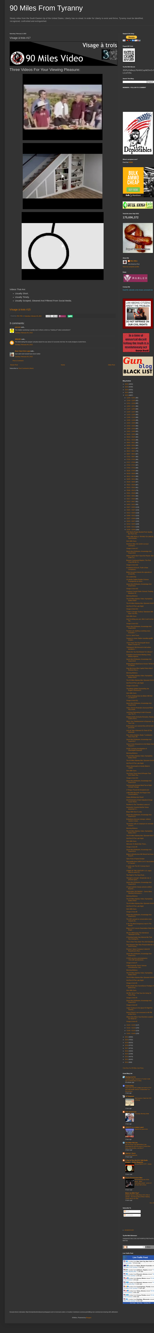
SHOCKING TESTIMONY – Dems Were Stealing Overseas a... (139, 892)
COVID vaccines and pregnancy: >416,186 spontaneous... (137, 959)
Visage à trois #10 (132, 778)
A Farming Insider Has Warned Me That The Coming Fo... (139, 938)
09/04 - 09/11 (131, 442)
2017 (127, 1048)
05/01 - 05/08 (131, 493)
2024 (127, 390)
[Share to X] (52, 316)
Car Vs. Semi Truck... (133, 635)
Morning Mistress (132, 596)
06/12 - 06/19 (131, 476)
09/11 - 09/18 (131, 440)
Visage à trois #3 (131, 1021)
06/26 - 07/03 (131, 471)
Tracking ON (147, 1303)
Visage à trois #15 (20, 309)
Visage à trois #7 (131, 963)
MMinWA (18, 339)
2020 (127, 1040)
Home (63, 365)
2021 (127, 1037)
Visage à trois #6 (131, 983)
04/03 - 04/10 (131, 504)
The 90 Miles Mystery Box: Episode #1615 (140, 977)
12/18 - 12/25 (131, 400)
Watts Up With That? (132, 1193)
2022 (127, 395)
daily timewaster (131, 1112)
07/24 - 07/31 (131, 459)
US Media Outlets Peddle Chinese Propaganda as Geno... (137, 580)
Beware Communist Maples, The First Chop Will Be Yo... (138, 561)
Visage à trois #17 (132, 548)
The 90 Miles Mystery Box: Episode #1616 (140, 903)
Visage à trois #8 (131, 912)
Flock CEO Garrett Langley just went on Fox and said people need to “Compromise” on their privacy (138, 1089)
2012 (127, 1062)
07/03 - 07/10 (131, 468)
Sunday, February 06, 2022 (24, 333)
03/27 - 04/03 (131, 507)
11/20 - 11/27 (131, 412)
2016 (127, 1051)
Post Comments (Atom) (26, 368)
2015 (127, 1054)
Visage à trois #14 (132, 609)
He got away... (128, 1263)
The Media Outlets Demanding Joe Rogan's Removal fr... (137, 689)
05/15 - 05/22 (131, 487)
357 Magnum (129, 1096)
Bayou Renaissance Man (133, 1178)
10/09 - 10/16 (131, 428)
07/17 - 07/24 (131, 462)
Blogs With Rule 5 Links (134, 812)
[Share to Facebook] (54, 316)
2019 (127, 1042)
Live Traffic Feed (140, 1257)
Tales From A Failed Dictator (135, 859)
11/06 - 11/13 (131, 417)
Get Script (133, 1303)
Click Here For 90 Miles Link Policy (133, 1068)
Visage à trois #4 (131, 1005)
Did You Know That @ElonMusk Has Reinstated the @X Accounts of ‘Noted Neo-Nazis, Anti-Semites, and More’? (138, 1146)
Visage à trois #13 (132, 623)
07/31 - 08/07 (131, 457)
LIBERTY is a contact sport (134, 1127)
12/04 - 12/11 (131, 406)
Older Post (111, 365)
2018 (127, 1045)
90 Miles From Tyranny (46, 8)
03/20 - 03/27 (131, 510)
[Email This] (47, 316)
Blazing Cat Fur (130, 1077)
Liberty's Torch (130, 1153)
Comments (129, 1215)
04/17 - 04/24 (131, 499)
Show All (152, 1203)
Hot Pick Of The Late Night (135, 606)
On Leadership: (131, 577)
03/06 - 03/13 (131, 515)
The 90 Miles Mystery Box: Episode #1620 (140, 603)
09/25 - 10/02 (131, 434)
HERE (131, 162)
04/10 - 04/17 (131, 501)
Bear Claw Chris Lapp (22, 351)
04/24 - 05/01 (131, 496)
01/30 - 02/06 (131, 529)
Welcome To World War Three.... (136, 844)
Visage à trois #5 (131, 998)
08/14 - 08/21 (131, 451)
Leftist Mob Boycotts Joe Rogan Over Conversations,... (138, 793)
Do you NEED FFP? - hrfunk (143, 1164)
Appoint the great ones (141, 1129)
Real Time (139, 1303)
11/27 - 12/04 (131, 409)
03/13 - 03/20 (131, 513)
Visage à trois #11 (132, 700)
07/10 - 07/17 (131, 465)
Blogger (88, 1317)
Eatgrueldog (129, 1086)
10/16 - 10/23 (131, 426)
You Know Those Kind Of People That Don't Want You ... (138, 774)
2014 (127, 1056)
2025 (127, 387)
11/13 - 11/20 (131, 414)
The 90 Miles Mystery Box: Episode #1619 (140, 680)
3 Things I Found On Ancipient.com (137, 790)
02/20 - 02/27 (131, 521)
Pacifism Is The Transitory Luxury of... (138, 804)
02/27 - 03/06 (131, 518)
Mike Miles (134, 261)
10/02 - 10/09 (131, 431)
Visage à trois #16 (132, 565)
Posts (127, 1211)
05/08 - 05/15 (131, 490)
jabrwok (17, 327)
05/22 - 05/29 (131, 485)
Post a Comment (18, 361)
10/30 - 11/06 (131, 420)
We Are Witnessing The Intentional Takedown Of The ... (137, 933)
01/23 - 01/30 (131, 1025)
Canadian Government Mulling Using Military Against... (138, 655)
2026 (127, 384)
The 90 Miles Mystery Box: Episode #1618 (140, 760)
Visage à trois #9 (131, 847)
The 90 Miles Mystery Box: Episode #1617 (140, 835)
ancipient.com (129, 1230)
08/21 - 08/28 (131, 448)
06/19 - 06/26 (131, 473)
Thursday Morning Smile (142, 1113)
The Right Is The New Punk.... (136, 875)
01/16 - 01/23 (131, 1028)
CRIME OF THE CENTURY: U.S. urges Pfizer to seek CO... (138, 871)
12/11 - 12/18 (131, 403)
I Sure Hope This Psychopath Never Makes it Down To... (138, 643)
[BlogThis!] (49, 316)
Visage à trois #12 (132, 686)
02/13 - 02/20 (131, 524)
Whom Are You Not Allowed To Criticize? (139, 652)
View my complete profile (131, 267)
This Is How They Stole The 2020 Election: (140, 942)
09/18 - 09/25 (131, 437)
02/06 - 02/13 (131, 527)
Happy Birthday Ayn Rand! (135, 797)
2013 (127, 1059)
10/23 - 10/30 (131, 423)
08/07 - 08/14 (131, 454)
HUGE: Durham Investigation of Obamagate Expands (136, 749)
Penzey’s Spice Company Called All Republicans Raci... (138, 950)
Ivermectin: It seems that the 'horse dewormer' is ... (137, 808)
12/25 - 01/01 (131, 398)
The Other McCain (131, 1143)
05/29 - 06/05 (131, 482)
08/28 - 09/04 (131, 445)
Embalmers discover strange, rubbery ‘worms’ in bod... (138, 820)
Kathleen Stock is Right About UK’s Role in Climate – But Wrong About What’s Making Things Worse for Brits (137, 1196)
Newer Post (14, 365)
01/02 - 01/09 (131, 1033)
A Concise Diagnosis (131, 1155)
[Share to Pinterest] (56, 316)
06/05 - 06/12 (131, 479)
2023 (127, 392)
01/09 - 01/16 (131, 1030)
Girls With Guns (131, 541)
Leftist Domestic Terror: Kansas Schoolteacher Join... (136, 966)
